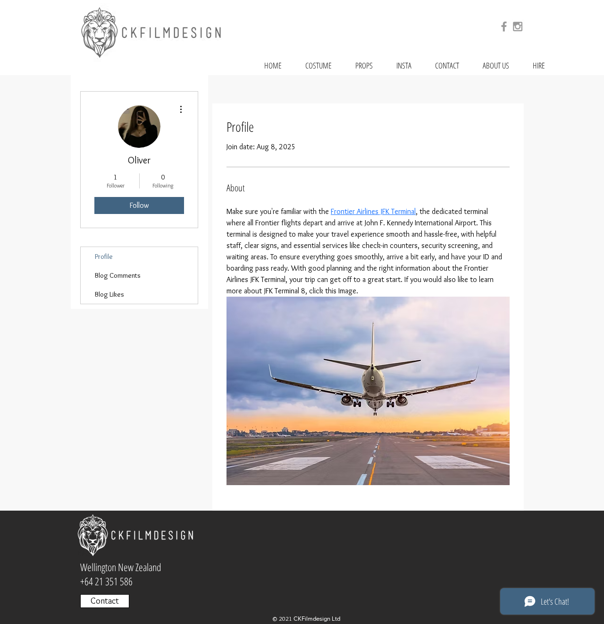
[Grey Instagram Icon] (517, 26)
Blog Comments (118, 275)
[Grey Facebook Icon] (504, 26)
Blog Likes (109, 294)
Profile (104, 256)
